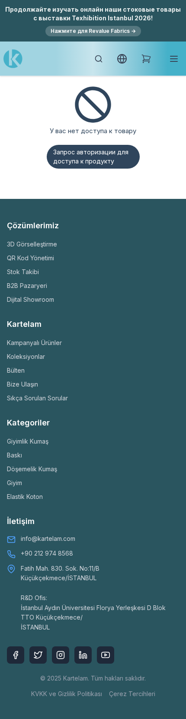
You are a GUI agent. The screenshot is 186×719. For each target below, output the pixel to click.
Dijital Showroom (30, 299)
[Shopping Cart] (146, 58)
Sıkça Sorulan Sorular (37, 398)
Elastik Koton (25, 496)
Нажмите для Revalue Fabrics (93, 31)
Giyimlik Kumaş (27, 441)
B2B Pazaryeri (27, 285)
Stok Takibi (23, 271)
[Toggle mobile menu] (174, 58)
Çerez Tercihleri (132, 693)
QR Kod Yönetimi (30, 258)
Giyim (14, 482)
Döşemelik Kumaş (32, 469)
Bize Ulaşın (22, 384)
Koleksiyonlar (26, 356)
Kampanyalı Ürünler (34, 342)
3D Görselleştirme (32, 244)
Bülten (16, 370)
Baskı (14, 455)
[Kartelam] (12, 58)
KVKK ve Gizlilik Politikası (66, 693)
